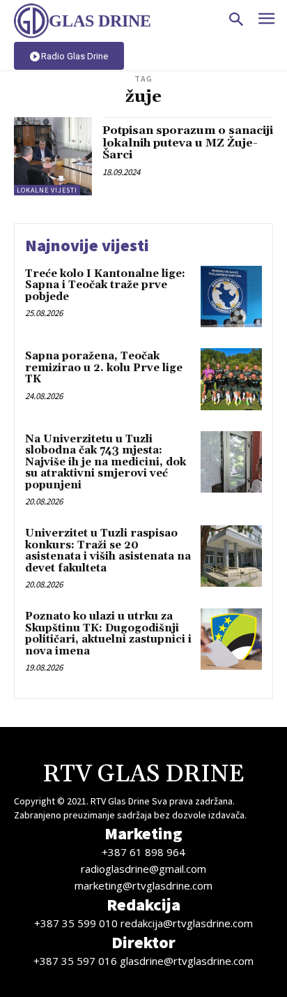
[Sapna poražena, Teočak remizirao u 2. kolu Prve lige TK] (231, 379)
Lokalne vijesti (47, 190)
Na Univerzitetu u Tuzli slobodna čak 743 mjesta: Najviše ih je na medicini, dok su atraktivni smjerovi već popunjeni (105, 462)
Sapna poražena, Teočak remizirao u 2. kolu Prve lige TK (104, 368)
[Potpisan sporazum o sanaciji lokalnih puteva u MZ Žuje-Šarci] (53, 156)
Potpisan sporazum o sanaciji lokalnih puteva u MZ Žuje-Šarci (187, 142)
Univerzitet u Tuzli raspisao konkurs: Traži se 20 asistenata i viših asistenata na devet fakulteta (108, 551)
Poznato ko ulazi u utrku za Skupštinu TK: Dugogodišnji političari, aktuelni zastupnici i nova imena (108, 634)
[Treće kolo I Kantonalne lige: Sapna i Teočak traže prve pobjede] (231, 296)
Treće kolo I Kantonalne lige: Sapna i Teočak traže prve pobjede (105, 285)
